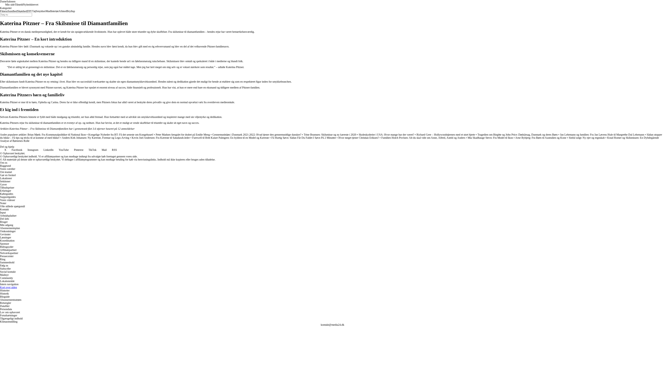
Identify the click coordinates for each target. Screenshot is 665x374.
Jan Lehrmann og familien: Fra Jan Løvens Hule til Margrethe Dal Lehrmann (602, 134)
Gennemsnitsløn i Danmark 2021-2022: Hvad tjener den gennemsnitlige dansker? (256, 134)
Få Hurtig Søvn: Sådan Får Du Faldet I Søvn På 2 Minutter (303, 137)
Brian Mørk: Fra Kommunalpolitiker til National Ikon (57, 134)
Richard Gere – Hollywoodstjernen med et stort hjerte (445, 134)
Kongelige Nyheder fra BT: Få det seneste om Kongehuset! (120, 134)
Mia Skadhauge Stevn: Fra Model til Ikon (490, 137)
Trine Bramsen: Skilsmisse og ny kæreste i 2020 (330, 134)
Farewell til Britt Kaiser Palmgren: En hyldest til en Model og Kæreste (230, 137)
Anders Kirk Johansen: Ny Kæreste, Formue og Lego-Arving (95, 137)
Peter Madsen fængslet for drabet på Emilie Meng (183, 134)
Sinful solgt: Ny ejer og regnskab (587, 137)
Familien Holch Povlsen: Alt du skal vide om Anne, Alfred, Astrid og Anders (423, 137)
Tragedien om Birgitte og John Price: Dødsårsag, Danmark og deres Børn (517, 134)
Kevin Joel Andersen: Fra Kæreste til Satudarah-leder (161, 137)
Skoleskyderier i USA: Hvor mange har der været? (386, 134)
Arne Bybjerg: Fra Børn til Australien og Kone (540, 137)
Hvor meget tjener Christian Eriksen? (358, 137)
